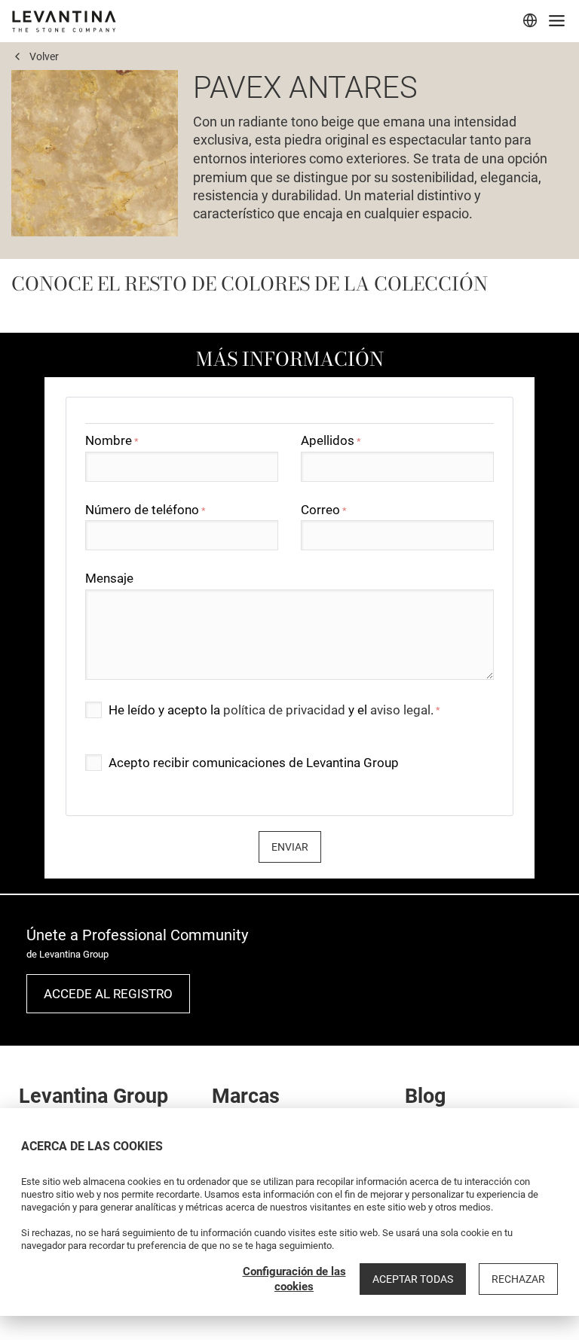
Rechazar (518, 1279)
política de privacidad (284, 709)
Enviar (289, 847)
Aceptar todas (412, 1279)
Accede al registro (108, 993)
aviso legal (400, 709)
